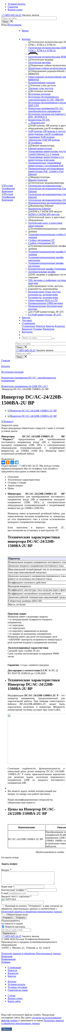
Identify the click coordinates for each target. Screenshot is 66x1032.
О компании (28, 326)
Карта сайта (14, 1001)
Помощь (5, 962)
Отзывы (37, 329)
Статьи (11, 995)
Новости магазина (14, 926)
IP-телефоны (35, 142)
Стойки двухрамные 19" (41, 240)
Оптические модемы (39, 62)
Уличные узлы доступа (40, 88)
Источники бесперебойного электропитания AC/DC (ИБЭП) (46, 98)
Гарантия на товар (18, 990)
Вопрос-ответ (15, 998)
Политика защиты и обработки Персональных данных (31, 953)
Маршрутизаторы (37, 180)
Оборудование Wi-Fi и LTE (43, 300)
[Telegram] (17, 462)
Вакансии (27, 329)
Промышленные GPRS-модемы (45, 303)
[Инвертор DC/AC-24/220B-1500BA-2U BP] (32, 410)
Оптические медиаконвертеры (45, 185)
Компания (6, 956)
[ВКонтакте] (3, 462)
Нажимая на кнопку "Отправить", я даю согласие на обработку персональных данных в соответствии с (31, 908)
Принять (7, 1029)
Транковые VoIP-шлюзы (41, 137)
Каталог (12, 981)
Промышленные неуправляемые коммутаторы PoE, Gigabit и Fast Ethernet (46, 171)
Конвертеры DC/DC (39, 119)
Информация (8, 959)
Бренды (50, 326)
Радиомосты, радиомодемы (43, 297)
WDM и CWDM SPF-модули (44, 214)
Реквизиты (48, 329)
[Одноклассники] (8, 462)
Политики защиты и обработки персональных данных (32, 1022)
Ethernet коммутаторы (40, 148)
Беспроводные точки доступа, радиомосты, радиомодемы (44, 293)
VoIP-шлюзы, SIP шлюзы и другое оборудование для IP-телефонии (46, 132)
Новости (40, 326)
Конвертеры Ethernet (39, 208)
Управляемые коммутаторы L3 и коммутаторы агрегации (46, 158)
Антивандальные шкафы (41, 271)
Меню (25, 30)
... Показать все (36, 122)
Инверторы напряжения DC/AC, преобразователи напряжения (46, 110)
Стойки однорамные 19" (41, 243)
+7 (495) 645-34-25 (11, 15)
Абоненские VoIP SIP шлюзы (44, 139)
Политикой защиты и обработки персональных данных (31, 911)
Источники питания (39, 94)
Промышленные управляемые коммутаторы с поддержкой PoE (45, 164)
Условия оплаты (16, 984)
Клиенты (60, 326)
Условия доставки (17, 987)
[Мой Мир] (12, 462)
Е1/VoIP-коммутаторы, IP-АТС (45, 314)
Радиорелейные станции (41, 82)
